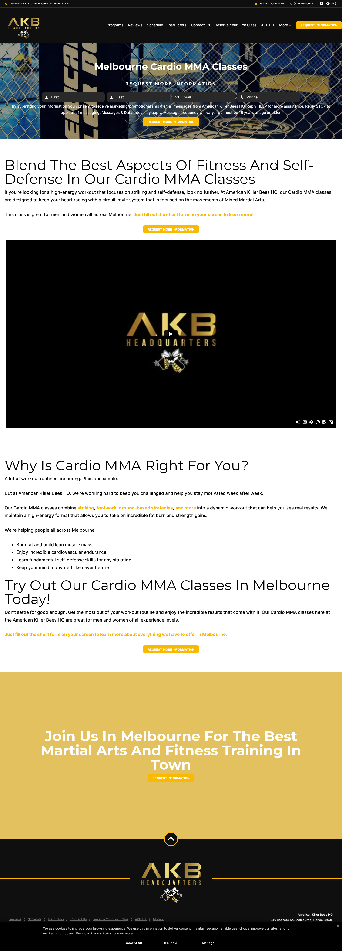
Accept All (134, 943)
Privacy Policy (101, 933)
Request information (171, 778)
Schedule (155, 25)
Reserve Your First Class (235, 25)
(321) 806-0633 (303, 3)
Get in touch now (271, 3)
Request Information (319, 25)
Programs (115, 25)
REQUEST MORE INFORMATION (171, 229)
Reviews (135, 25)
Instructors (177, 25)
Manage (208, 943)
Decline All (171, 943)
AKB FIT (268, 25)
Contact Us (200, 25)
